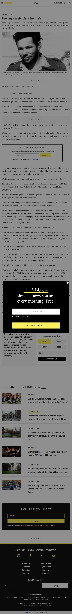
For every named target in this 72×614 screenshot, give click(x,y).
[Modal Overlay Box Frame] (36, 307)
